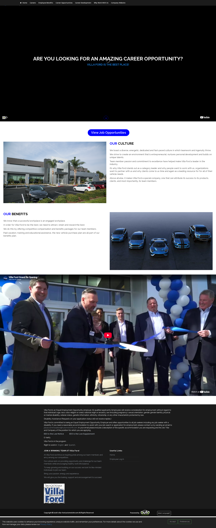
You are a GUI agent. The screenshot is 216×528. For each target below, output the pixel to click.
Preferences (185, 522)
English (60, 445)
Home (24, 3)
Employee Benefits (45, 3)
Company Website (118, 3)
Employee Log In (117, 459)
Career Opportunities (64, 3)
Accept (173, 522)
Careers (33, 3)
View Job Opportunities (108, 132)
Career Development (83, 3)
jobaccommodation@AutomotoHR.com (60, 428)
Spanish (71, 445)
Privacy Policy (46, 524)
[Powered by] (129, 511)
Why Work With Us (101, 3)
